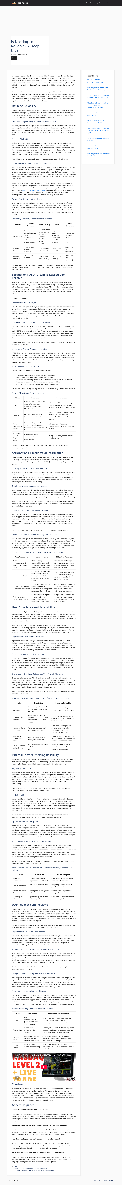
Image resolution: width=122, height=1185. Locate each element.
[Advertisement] (61, 19)
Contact (88, 3)
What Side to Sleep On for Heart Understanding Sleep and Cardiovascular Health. (98, 105)
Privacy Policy (97, 1180)
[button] (107, 3)
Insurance (22, 2)
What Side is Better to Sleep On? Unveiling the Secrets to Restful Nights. (98, 130)
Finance (14, 58)
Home (73, 3)
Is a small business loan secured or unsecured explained (30, 1168)
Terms (105, 1180)
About (81, 3)
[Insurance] (14, 3)
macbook (13, 54)
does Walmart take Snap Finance (33, 190)
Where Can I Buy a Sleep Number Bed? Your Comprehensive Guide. (34, 1170)
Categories (97, 3)
